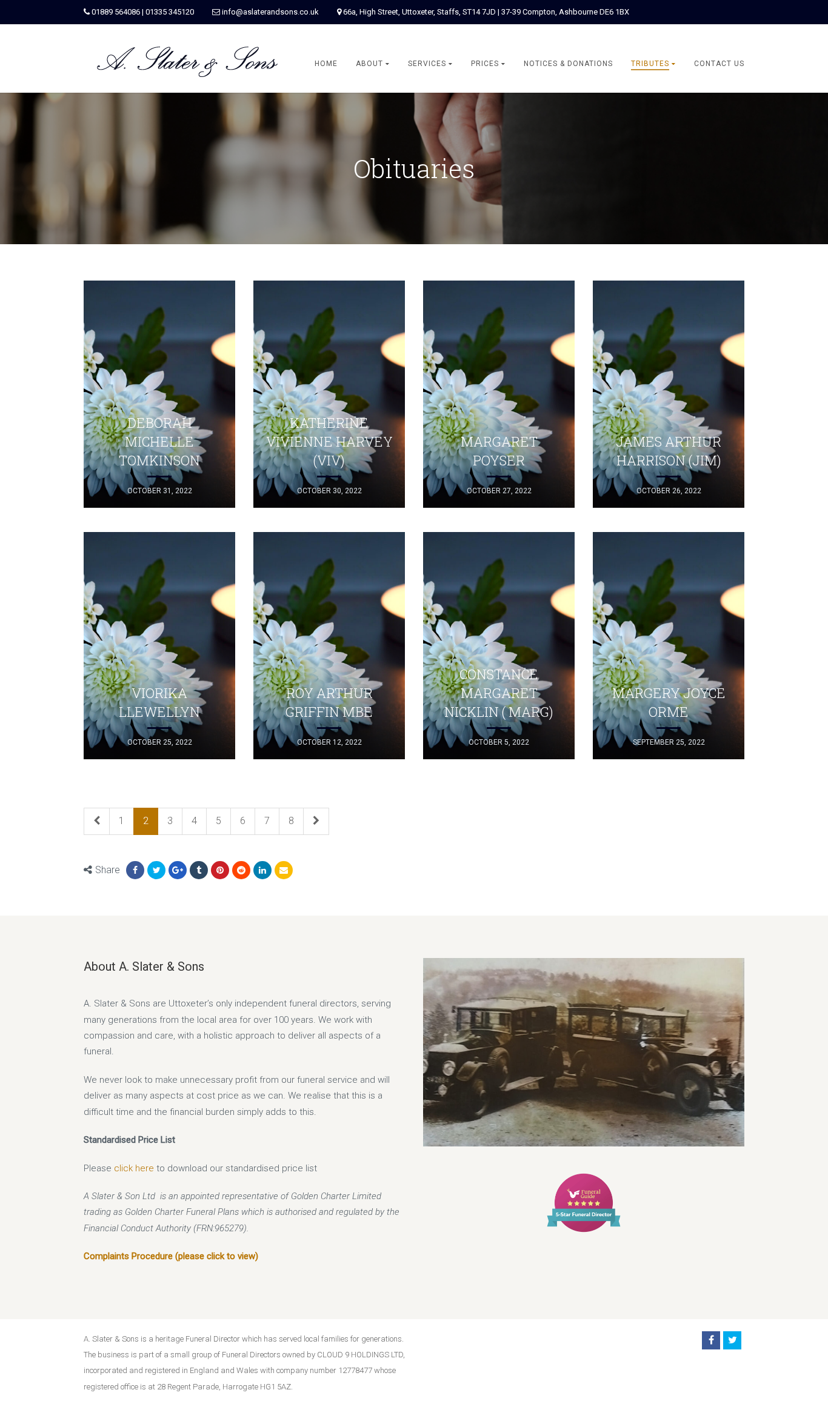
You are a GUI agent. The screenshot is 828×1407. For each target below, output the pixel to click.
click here (134, 1168)
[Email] (284, 870)
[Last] (316, 821)
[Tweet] (156, 870)
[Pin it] (220, 870)
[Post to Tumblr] (199, 870)
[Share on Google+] (178, 870)
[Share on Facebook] (135, 870)
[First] (97, 821)
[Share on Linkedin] (241, 870)
